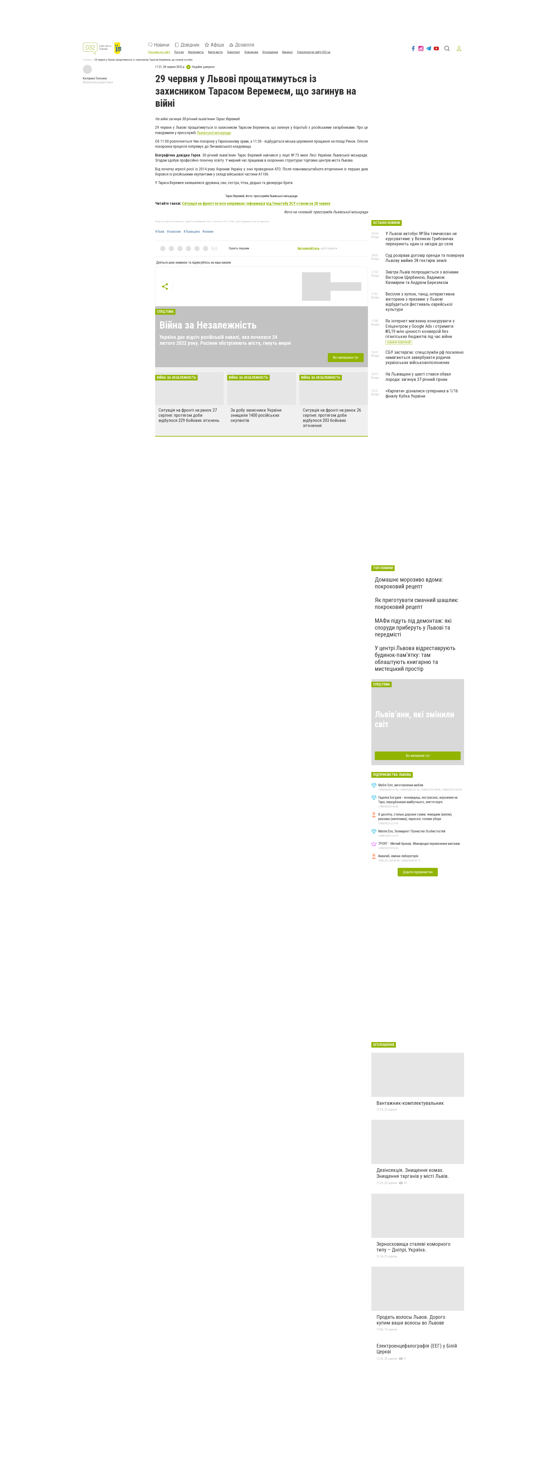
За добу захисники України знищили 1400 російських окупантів (256, 415)
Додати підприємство (418, 872)
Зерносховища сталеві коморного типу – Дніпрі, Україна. (413, 1247)
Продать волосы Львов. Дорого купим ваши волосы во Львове (410, 1320)
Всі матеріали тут (346, 357)
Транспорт (233, 52)
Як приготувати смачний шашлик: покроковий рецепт (417, 603)
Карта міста (215, 52)
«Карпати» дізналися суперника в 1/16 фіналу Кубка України (421, 393)
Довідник (190, 45)
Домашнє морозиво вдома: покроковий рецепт (409, 583)
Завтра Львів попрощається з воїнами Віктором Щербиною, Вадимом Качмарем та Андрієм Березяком (421, 277)
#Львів (159, 232)
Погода (179, 52)
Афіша (217, 45)
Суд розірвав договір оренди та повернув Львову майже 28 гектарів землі (424, 258)
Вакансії (287, 52)
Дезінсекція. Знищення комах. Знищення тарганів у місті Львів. (412, 1173)
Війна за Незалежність (208, 325)
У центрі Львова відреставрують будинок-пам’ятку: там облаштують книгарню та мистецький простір (415, 658)
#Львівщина (192, 232)
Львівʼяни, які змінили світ (414, 719)
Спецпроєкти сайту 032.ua (313, 52)
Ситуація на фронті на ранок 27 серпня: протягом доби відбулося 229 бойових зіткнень (189, 415)
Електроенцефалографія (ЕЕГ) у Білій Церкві (416, 1349)
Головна (87, 59)
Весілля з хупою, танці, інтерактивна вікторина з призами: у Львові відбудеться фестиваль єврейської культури (419, 301)
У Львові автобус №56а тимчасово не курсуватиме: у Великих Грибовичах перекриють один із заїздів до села (421, 238)
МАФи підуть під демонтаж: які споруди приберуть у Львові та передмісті (413, 627)
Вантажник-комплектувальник (410, 1103)
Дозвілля (244, 45)
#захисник (174, 232)
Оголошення (270, 52)
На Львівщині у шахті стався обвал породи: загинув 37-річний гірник (418, 376)
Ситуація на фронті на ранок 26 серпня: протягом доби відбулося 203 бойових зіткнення (332, 418)
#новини (207, 232)
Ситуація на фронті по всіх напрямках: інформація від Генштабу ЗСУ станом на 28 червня (256, 203)
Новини (161, 45)
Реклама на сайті (159, 52)
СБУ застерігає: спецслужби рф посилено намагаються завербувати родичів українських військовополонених (424, 357)
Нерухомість (196, 52)
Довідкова (251, 52)
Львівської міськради (214, 132)
